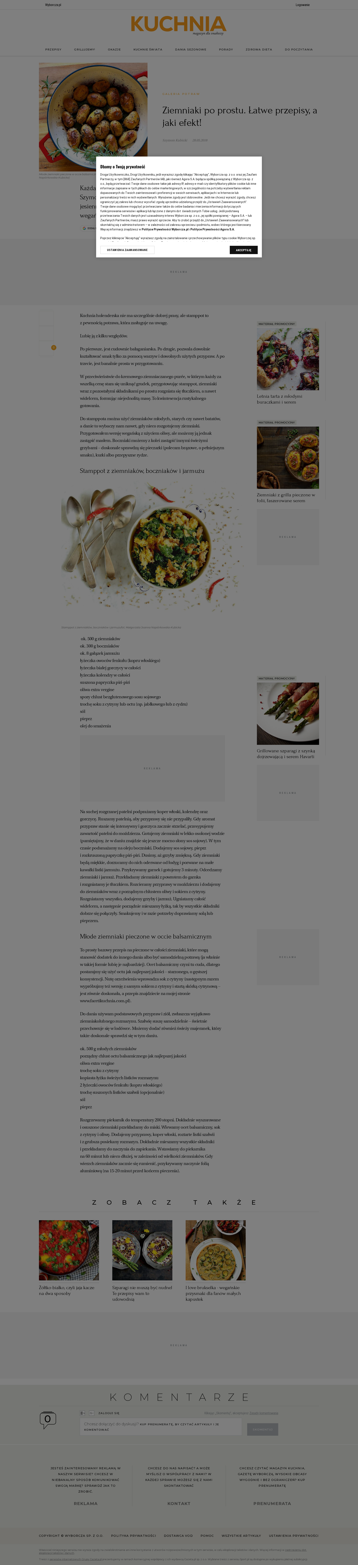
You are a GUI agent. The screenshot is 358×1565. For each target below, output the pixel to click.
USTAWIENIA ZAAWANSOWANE (127, 250)
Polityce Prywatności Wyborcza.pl (165, 229)
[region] (179, 207)
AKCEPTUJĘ (244, 250)
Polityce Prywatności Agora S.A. (212, 229)
